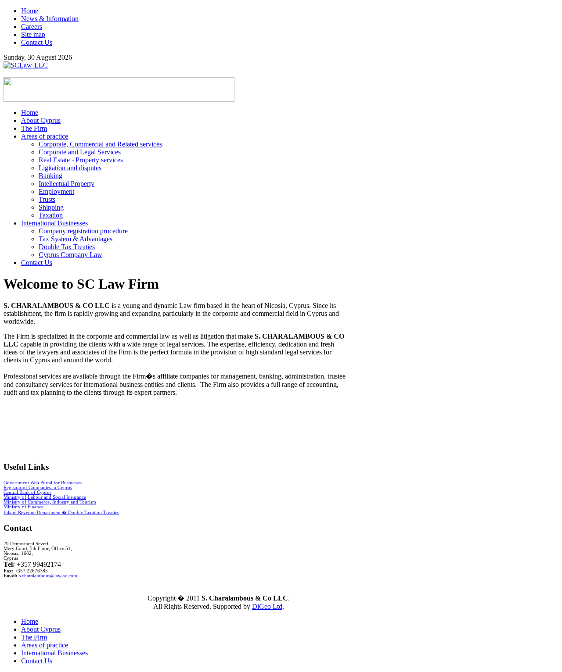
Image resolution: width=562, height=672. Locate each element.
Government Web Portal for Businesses (43, 482)
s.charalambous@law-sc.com (48, 575)
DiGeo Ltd (267, 606)
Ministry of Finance (23, 506)
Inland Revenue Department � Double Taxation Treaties (61, 512)
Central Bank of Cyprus (27, 492)
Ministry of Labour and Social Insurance (45, 497)
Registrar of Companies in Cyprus (38, 487)
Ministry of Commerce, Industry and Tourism (50, 502)
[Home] (26, 65)
